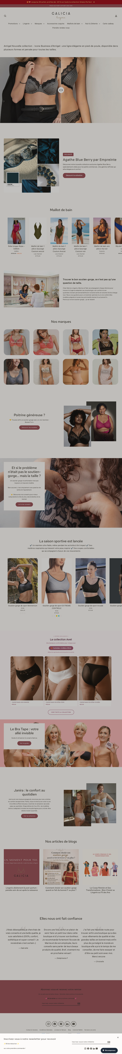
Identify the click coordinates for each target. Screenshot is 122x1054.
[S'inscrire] (108, 1042)
